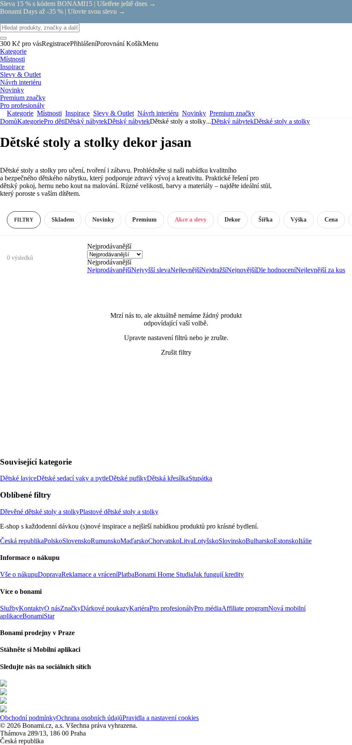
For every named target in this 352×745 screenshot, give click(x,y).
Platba (126, 574)
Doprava (49, 574)
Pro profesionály (171, 608)
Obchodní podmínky (28, 717)
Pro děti (54, 121)
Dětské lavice (18, 478)
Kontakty (31, 608)
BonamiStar (38, 616)
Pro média (208, 608)
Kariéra (139, 608)
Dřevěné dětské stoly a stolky (39, 511)
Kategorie (30, 121)
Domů (8, 121)
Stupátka (200, 478)
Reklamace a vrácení (89, 574)
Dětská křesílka (167, 478)
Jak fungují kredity (218, 574)
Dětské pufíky (128, 478)
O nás (52, 608)
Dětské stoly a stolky (282, 121)
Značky (70, 608)
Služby (9, 608)
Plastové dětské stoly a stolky (118, 511)
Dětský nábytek (128, 121)
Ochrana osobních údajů (89, 717)
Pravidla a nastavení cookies (160, 717)
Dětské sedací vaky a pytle (72, 478)
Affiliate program (245, 608)
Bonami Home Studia (163, 574)
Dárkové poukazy (105, 608)
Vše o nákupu (19, 574)
